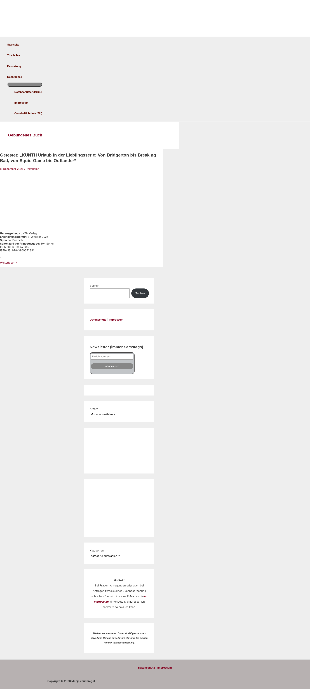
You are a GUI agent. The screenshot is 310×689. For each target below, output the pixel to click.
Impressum (21, 102)
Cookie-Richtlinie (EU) (28, 113)
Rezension (32, 169)
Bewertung (14, 66)
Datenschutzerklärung (28, 91)
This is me (13, 55)
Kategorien (97, 550)
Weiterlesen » (8, 262)
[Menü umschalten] (24, 84)
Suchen (94, 285)
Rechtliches (14, 76)
